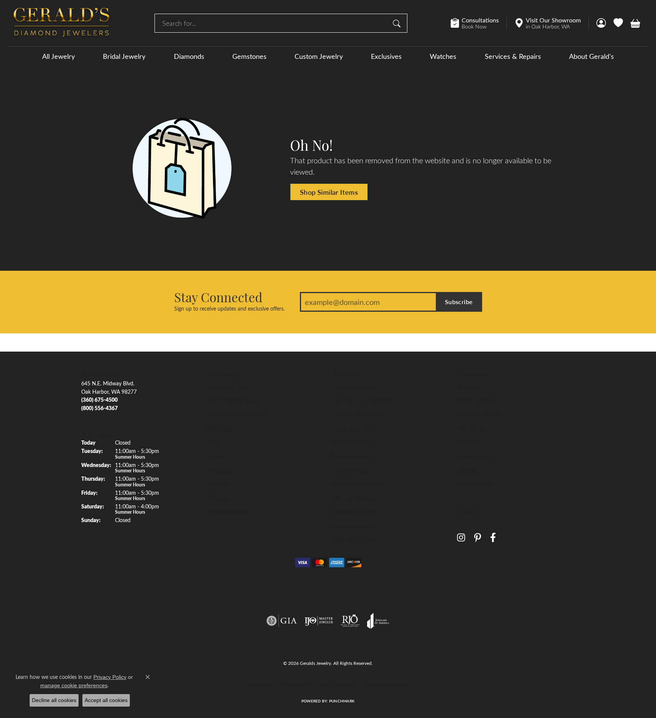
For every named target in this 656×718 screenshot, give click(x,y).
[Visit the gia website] (281, 620)
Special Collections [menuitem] (228, 512)
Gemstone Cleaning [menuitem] (354, 512)
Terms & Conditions (336, 685)
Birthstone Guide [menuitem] (351, 442)
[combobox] (272, 23)
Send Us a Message (479, 414)
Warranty (468, 442)
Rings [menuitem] (213, 442)
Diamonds (189, 56)
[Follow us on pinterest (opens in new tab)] (477, 538)
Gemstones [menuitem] (220, 428)
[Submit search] (398, 23)
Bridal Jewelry (124, 56)
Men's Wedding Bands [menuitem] (233, 400)
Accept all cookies (106, 700)
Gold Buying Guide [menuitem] (353, 540)
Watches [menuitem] (217, 498)
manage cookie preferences (73, 685)
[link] (478, 23)
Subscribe (459, 302)
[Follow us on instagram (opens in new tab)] (461, 538)
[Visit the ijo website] (318, 620)
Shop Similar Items (329, 192)
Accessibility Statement (387, 685)
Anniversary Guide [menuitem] (353, 526)
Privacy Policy (295, 685)
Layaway (467, 470)
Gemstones (249, 56)
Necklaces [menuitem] (218, 470)
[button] (601, 23)
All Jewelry (58, 56)
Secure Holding (475, 456)
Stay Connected (218, 297)
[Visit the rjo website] (350, 620)
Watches (443, 56)
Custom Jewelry (319, 56)
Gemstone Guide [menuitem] (351, 456)
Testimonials (471, 428)
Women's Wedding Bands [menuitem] (237, 414)
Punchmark (342, 701)
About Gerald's (591, 56)
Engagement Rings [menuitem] (228, 386)
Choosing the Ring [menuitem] (353, 428)
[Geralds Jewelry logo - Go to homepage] (61, 23)
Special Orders (474, 484)
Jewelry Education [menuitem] (353, 386)
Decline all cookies (54, 700)
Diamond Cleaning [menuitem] (353, 498)
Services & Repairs (513, 56)
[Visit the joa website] (378, 620)
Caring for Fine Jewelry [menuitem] (358, 484)
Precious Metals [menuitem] (350, 470)
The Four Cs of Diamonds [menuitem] (362, 400)
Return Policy (259, 685)
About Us (468, 386)
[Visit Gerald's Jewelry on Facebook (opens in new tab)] (493, 538)
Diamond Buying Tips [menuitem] (357, 414)
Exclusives (386, 56)
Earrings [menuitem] (216, 456)
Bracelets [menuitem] (217, 484)
